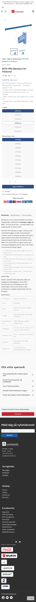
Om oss (4, 490)
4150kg (22, 160)
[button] (2, 11)
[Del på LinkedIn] (12, 76)
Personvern (5, 519)
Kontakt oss (18, 414)
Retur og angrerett (8, 517)
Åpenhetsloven (7, 527)
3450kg (22, 168)
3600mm (22, 131)
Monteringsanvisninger (9, 524)
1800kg (22, 148)
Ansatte (4, 492)
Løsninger (5, 475)
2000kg (22, 152)
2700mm (22, 115)
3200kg (22, 172)
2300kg (22, 164)
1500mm (22, 119)
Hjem (4, 59)
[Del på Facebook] (9, 76)
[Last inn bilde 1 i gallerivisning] (14, 52)
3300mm (22, 127)
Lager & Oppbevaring (14, 59)
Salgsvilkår (5, 512)
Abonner (9, 435)
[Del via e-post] (15, 76)
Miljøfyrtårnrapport (8, 532)
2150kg (18, 139)
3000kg (22, 156)
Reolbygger (6, 470)
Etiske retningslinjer (8, 529)
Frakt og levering (7, 514)
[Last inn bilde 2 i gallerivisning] (22, 52)
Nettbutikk (5, 473)
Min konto (5, 497)
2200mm (18, 123)
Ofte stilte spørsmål (8, 522)
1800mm (18, 111)
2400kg (22, 144)
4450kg (22, 176)
